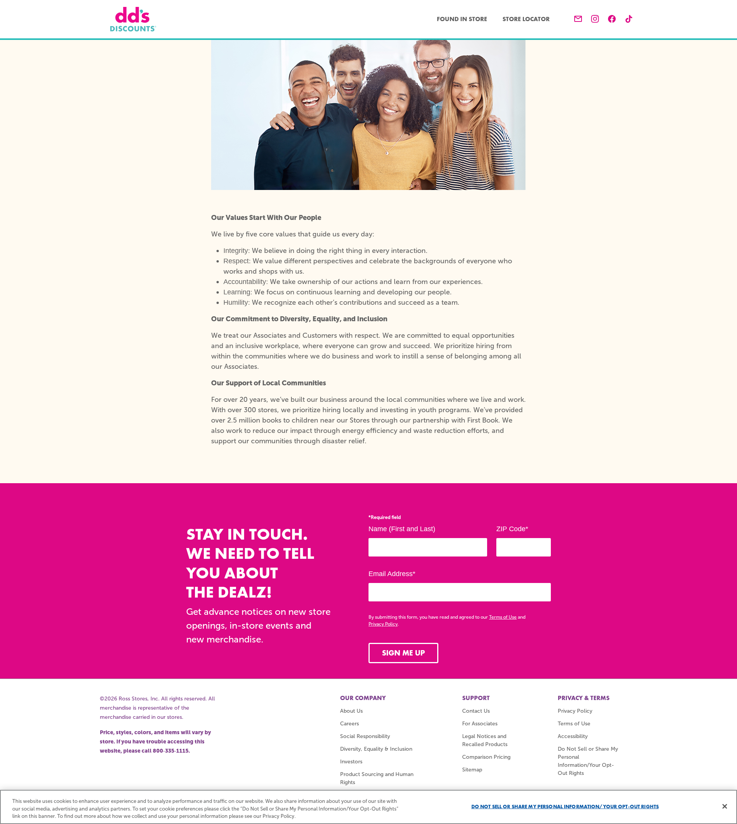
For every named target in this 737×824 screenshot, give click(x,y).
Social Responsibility (365, 736)
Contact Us (476, 711)
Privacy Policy (383, 624)
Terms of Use (503, 617)
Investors (351, 761)
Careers (349, 723)
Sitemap (472, 769)
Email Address (391, 574)
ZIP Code (512, 529)
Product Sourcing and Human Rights (376, 778)
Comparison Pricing (486, 757)
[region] (368, 807)
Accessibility (573, 736)
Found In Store (462, 19)
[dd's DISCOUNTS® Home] (133, 19)
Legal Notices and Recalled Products (484, 740)
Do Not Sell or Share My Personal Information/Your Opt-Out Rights (565, 806)
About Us (351, 711)
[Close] (724, 806)
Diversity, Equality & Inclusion (376, 749)
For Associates (479, 723)
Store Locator (526, 19)
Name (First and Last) (401, 529)
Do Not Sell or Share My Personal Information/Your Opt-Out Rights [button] (588, 761)
